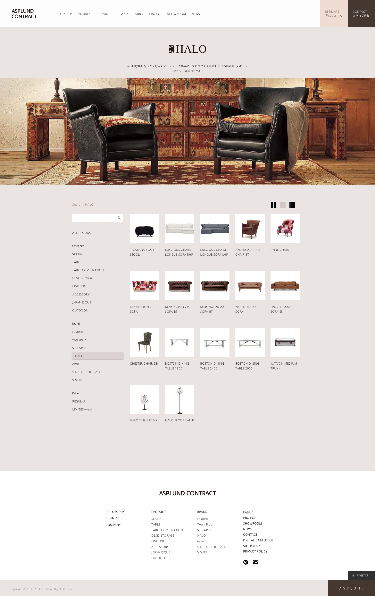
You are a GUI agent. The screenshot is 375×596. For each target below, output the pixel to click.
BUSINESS (85, 13)
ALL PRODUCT (82, 232)
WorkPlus (79, 340)
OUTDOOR (80, 310)
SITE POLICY (252, 546)
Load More (215, 443)
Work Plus (204, 524)
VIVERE (77, 380)
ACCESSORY (81, 294)
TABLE (76, 262)
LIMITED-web (82, 409)
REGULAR (79, 401)
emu (75, 364)
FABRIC (138, 13)
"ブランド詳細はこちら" (187, 71)
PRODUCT (105, 13)
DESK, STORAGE (83, 278)
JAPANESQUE (81, 302)
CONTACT (250, 534)
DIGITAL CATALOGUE (258, 540)
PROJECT (155, 13)
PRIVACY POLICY (255, 551)
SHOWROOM (176, 13)
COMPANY (113, 525)
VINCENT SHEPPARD (87, 372)
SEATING (78, 254)
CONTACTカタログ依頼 (361, 13)
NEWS (196, 13)
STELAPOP (79, 348)
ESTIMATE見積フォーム (333, 13)
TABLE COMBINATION (88, 270)
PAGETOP (363, 575)
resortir (77, 331)
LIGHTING (79, 286)
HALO (79, 356)
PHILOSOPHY (63, 13)
